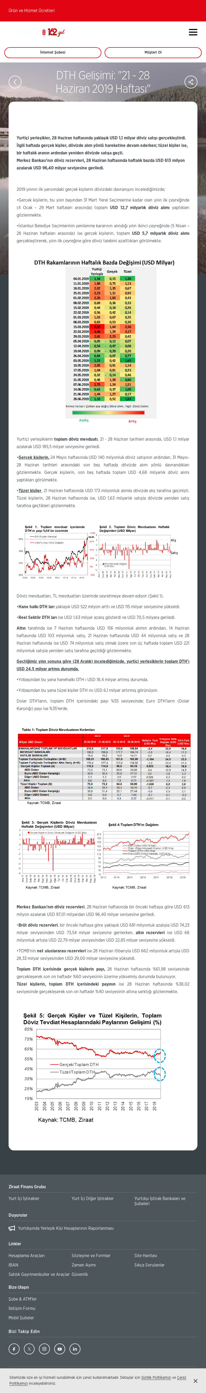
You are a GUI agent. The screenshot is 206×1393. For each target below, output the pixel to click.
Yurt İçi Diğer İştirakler (93, 1199)
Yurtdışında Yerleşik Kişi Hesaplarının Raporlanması (66, 1228)
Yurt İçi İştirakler (24, 1199)
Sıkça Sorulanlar (149, 1265)
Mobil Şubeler (21, 1318)
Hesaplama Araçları (27, 1256)
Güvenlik (80, 1274)
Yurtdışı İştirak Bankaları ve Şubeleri (159, 1201)
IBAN (13, 1265)
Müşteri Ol (158, 54)
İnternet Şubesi (55, 54)
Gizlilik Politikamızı (156, 1378)
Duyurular (18, 1215)
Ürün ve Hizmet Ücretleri (32, 11)
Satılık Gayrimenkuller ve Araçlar (39, 1274)
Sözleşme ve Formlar (91, 1256)
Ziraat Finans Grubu (27, 1187)
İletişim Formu (22, 1308)
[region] (103, 1229)
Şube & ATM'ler (23, 1299)
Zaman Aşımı (84, 1265)
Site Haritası (145, 1256)
